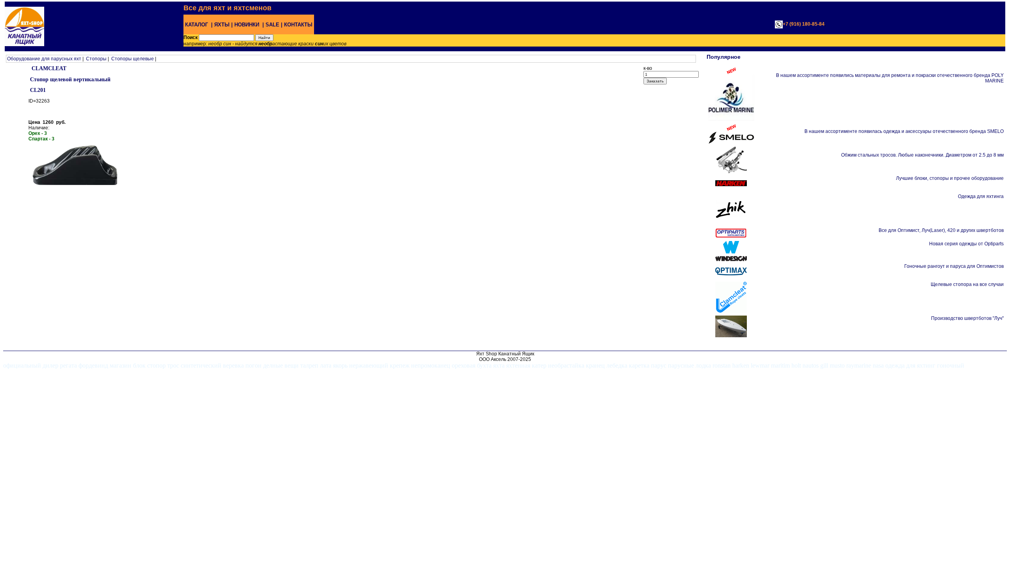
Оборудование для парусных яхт (44, 59)
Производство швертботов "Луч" (967, 318)
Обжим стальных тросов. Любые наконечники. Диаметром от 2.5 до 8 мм (922, 155)
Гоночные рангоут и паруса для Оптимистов (954, 266)
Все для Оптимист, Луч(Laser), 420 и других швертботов (941, 230)
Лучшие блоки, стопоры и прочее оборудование (950, 178)
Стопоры (96, 59)
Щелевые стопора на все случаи (967, 284)
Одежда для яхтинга (981, 196)
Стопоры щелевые (132, 59)
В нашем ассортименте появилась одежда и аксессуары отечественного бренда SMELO (904, 131)
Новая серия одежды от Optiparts (966, 244)
